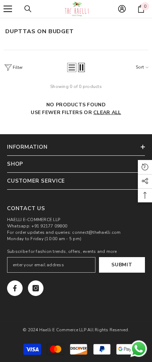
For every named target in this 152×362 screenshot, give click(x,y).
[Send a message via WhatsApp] (138, 348)
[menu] (8, 9)
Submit (121, 264)
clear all (107, 112)
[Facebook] (15, 288)
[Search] (28, 9)
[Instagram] (35, 288)
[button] (71, 67)
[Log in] (122, 8)
